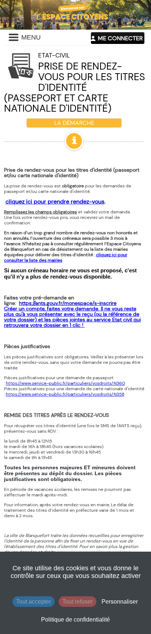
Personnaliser (120, 601)
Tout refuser (77, 601)
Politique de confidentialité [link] (75, 619)
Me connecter (120, 38)
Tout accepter (33, 601)
